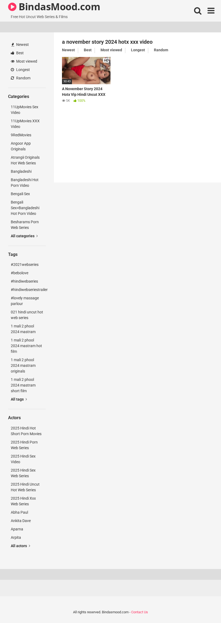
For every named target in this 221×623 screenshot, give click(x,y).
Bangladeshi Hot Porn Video (25, 183)
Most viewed (26, 61)
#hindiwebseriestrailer (28, 289)
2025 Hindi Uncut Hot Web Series (25, 487)
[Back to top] (203, 606)
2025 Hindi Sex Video (23, 459)
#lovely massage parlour (25, 301)
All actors (19, 546)
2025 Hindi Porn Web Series (24, 445)
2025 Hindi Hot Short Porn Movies (26, 431)
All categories (23, 236)
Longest (22, 69)
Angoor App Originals (21, 146)
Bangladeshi (21, 171)
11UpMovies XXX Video (25, 124)
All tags (18, 399)
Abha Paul (19, 512)
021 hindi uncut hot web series (27, 315)
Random (22, 78)
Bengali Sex (20, 194)
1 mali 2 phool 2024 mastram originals (23, 365)
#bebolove (19, 273)
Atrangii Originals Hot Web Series (25, 160)
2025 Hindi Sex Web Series (23, 473)
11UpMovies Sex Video (24, 110)
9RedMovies (21, 135)
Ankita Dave (21, 521)
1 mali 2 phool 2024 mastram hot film (26, 346)
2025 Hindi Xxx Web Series (23, 501)
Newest (22, 44)
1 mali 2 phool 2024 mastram (23, 329)
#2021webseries (25, 264)
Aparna (17, 529)
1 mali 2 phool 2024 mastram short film (23, 385)
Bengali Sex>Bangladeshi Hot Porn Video (25, 208)
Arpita (16, 537)
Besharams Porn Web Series (25, 225)
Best (19, 53)
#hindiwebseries (24, 281)
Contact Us (139, 612)
